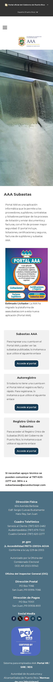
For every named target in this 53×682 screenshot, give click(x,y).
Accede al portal (26, 363)
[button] (29, 5)
